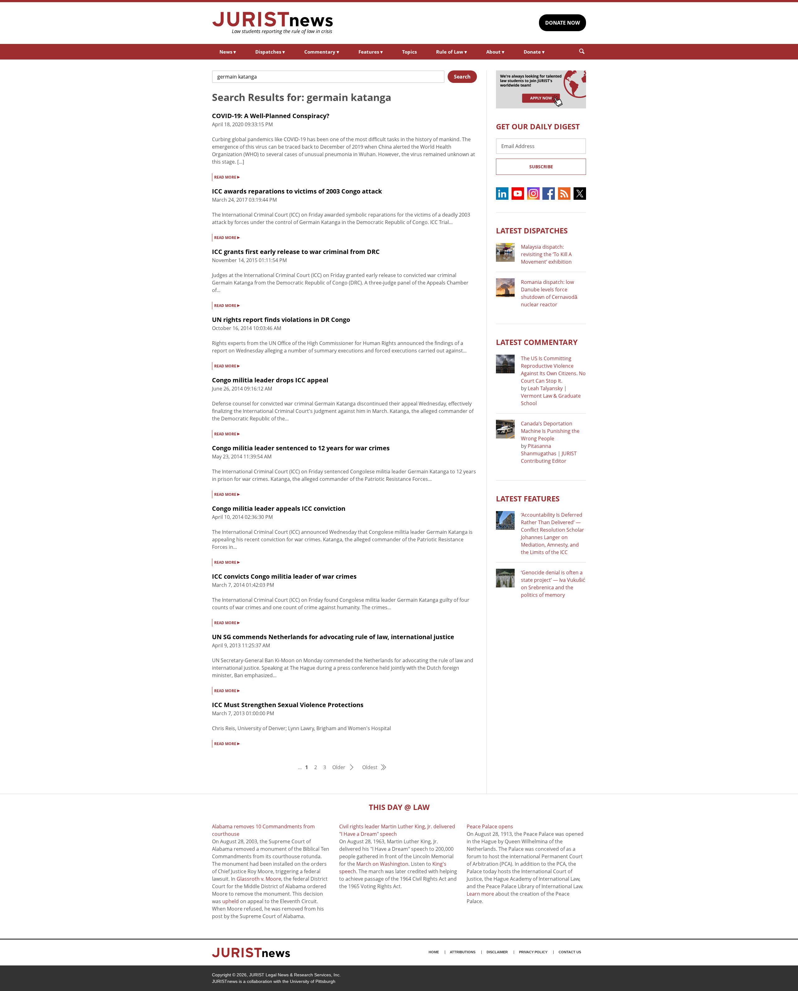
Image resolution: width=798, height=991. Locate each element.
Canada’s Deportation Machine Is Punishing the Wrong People (550, 431)
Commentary (321, 52)
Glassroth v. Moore (259, 878)
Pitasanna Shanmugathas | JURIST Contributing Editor (549, 453)
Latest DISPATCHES (532, 230)
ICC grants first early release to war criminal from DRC (296, 251)
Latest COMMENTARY (537, 342)
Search (462, 76)
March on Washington (382, 863)
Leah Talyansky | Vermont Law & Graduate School (551, 396)
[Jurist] (273, 23)
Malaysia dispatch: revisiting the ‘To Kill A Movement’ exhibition (546, 254)
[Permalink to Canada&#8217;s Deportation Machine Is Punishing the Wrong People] (505, 429)
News (227, 52)
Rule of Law (451, 52)
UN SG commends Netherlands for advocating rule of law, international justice (333, 637)
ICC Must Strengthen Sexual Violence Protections (287, 705)
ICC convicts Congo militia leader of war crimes (284, 576)
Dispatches (270, 52)
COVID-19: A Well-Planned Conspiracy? (270, 116)
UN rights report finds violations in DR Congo (281, 319)
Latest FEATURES (528, 498)
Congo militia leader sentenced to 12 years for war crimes (301, 448)
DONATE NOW (562, 22)
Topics (409, 52)
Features (370, 52)
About (495, 52)
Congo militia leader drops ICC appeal (270, 380)
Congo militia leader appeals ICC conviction (278, 508)
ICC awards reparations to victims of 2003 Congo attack (297, 191)
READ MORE (227, 176)
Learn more (480, 893)
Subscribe (541, 167)
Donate (534, 52)
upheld (230, 901)
